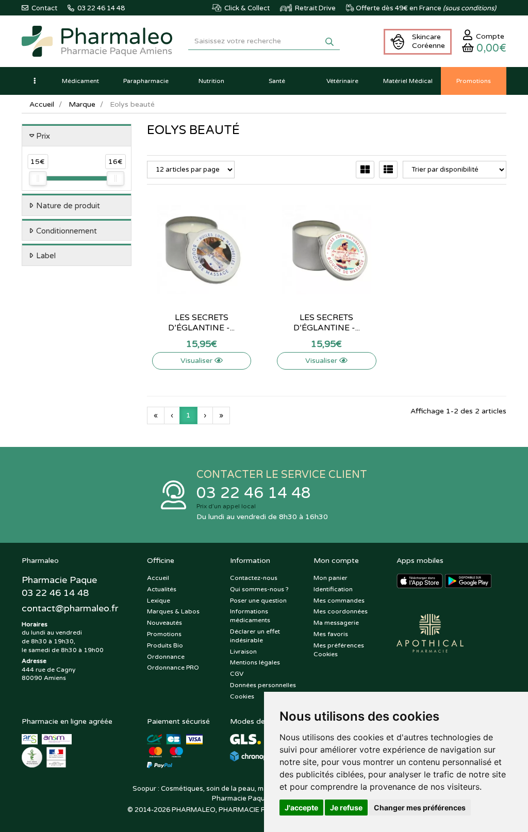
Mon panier (331, 577)
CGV (236, 673)
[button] (34, 81)
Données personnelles (263, 685)
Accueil (41, 104)
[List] (388, 169)
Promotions (164, 634)
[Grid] (365, 169)
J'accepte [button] (301, 807)
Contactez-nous (253, 577)
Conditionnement (66, 231)
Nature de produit (68, 205)
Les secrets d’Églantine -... (201, 322)
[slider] (37, 178)
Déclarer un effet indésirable (255, 636)
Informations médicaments (250, 616)
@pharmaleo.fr (70, 608)
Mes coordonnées (341, 611)
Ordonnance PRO (173, 667)
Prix (43, 136)
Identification (333, 589)
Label (46, 255)
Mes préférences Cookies (339, 650)
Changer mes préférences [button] (420, 807)
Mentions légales (255, 662)
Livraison (243, 651)
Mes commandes (339, 600)
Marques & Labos (173, 611)
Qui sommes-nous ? (259, 589)
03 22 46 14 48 (253, 493)
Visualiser (197, 360)
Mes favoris (331, 634)
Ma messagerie (336, 622)
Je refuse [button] (346, 807)
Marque (82, 104)
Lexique (158, 600)
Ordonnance (166, 656)
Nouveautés (164, 622)
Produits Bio (165, 645)
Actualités (161, 589)
